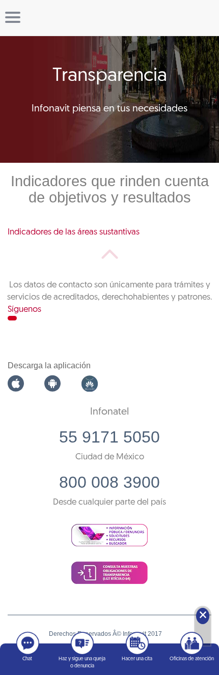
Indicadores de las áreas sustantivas (74, 232)
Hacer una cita (137, 659)
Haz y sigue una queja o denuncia (82, 662)
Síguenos (24, 309)
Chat (27, 659)
